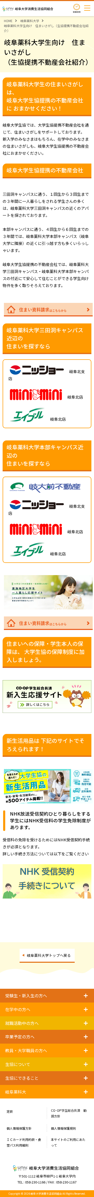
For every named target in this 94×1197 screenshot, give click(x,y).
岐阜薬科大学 (29, 20)
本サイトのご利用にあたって (68, 1142)
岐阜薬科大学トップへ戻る (49, 955)
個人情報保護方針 (19, 1128)
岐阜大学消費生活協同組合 (29, 9)
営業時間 (76, 8)
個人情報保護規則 (63, 1128)
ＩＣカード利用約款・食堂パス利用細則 (24, 1142)
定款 (10, 1111)
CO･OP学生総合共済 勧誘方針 (68, 1113)
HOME (8, 20)
